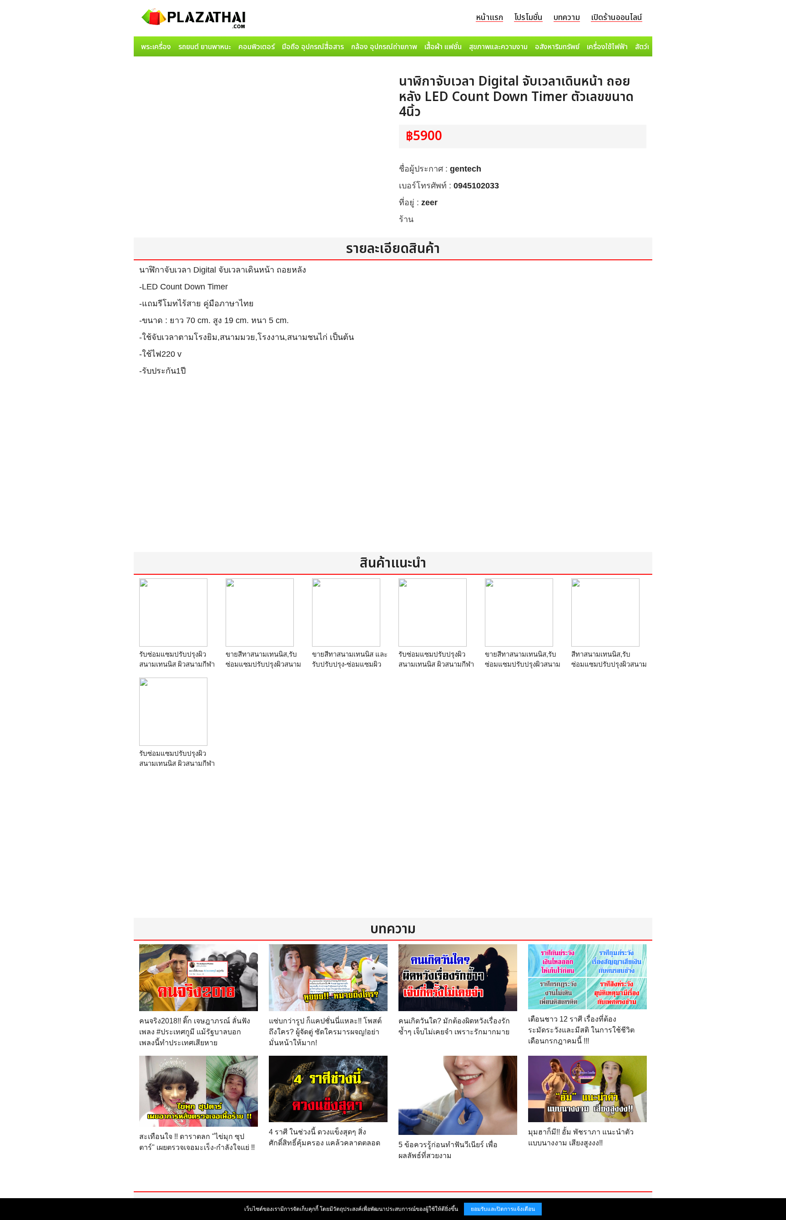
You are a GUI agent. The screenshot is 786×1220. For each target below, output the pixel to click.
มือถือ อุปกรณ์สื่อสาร (313, 46)
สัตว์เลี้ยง (648, 46)
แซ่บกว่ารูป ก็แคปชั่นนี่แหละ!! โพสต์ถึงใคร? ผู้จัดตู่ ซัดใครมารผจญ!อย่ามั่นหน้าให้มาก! (325, 1032)
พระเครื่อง (156, 46)
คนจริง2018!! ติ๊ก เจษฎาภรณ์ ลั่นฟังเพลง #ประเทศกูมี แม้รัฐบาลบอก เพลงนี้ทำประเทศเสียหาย (194, 1032)
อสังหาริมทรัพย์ (557, 46)
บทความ (567, 17)
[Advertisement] (393, 470)
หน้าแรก (489, 17)
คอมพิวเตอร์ (256, 46)
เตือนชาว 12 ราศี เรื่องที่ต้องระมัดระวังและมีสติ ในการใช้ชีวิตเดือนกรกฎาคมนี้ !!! (581, 1030)
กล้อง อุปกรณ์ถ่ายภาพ (384, 46)
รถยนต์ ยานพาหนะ (204, 46)
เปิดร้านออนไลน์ (616, 17)
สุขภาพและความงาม (498, 46)
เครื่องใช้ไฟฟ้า (607, 46)
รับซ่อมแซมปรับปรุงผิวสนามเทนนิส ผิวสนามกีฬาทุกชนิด (177, 664)
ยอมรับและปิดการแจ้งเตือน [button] (503, 1209)
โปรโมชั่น (528, 17)
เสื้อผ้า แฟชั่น (443, 46)
